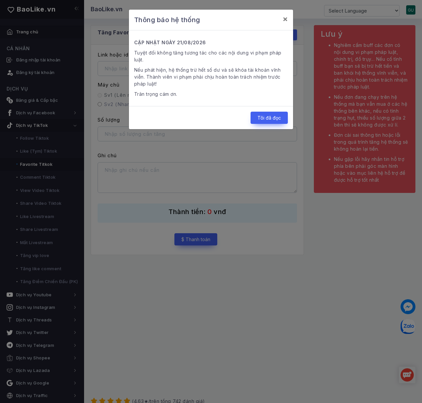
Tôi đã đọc (269, 118)
